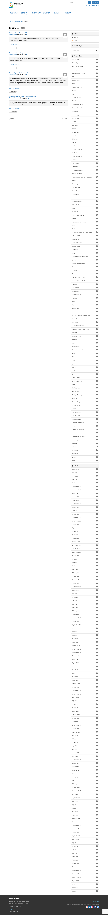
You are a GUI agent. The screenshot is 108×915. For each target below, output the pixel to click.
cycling (84, 128)
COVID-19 (84, 125)
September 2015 (84, 798)
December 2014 (84, 825)
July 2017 (84, 739)
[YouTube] (86, 907)
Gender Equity (84, 187)
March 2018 (84, 711)
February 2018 (84, 715)
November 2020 (84, 618)
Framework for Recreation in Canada (84, 177)
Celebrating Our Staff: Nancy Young (20, 73)
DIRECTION (84, 132)
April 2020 (84, 639)
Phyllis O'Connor (14, 98)
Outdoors (84, 270)
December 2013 (84, 867)
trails (84, 426)
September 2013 (84, 877)
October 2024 (84, 507)
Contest (84, 122)
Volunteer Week (84, 447)
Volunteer (84, 443)
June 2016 (84, 777)
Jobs (84, 225)
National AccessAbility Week (84, 256)
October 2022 (84, 549)
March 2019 (84, 680)
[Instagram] (92, 907)
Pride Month (84, 308)
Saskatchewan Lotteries (84, 350)
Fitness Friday (84, 166)
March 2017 (84, 753)
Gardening (84, 184)
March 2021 (84, 607)
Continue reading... (14, 44)
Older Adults (84, 267)
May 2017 (84, 746)
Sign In (96, 2)
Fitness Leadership (84, 170)
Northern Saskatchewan (84, 263)
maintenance (84, 239)
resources (84, 340)
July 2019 (84, 666)
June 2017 (84, 742)
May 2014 (84, 850)
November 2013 (84, 870)
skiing (84, 360)
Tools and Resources (84, 422)
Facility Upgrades (84, 153)
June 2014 (84, 846)
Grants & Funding (68, 13)
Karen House (13, 34)
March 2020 (84, 642)
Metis (84, 253)
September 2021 (84, 587)
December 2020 (84, 614)
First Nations (84, 163)
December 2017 (84, 722)
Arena (84, 83)
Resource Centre (84, 336)
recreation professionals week (84, 329)
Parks (84, 274)
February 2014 (84, 860)
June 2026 (84, 476)
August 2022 (84, 556)
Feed (75, 41)
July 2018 (84, 701)
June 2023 (84, 531)
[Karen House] (65, 35)
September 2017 (84, 732)
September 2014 (84, 836)
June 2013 (84, 888)
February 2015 (84, 818)
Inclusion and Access (84, 215)
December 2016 (84, 756)
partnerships (84, 291)
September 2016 (84, 766)
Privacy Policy (96, 901)
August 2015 (84, 801)
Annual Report (84, 80)
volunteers (84, 450)
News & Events (56, 13)
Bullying (84, 90)
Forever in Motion (84, 173)
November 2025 (84, 490)
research (84, 333)
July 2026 (84, 473)
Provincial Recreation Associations (84, 315)
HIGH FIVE (84, 211)
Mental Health (13, 111)
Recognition (84, 319)
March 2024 (84, 511)
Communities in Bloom (84, 108)
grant (84, 198)
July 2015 (84, 805)
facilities (84, 146)
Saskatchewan (84, 346)
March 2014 (84, 856)
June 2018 (84, 704)
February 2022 (84, 573)
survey (84, 409)
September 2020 (84, 625)
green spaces (84, 205)
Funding (84, 180)
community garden (84, 115)
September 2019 (84, 659)
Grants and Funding (84, 201)
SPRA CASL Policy (95, 899)
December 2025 (84, 486)
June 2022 (84, 562)
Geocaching (84, 191)
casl (84, 94)
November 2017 (84, 725)
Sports (84, 371)
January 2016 (84, 787)
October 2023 (84, 524)
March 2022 (84, 569)
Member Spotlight (84, 243)
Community (84, 111)
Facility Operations (84, 149)
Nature (84, 260)
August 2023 (84, 528)
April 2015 (84, 811)
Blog (97, 6)
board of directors (84, 87)
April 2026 (84, 483)
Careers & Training (46, 13)
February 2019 (84, 683)
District (84, 135)
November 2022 (84, 545)
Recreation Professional (84, 326)
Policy (84, 301)
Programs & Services (25, 13)
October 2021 (84, 583)
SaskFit (84, 353)
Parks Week (84, 284)
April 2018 (84, 708)
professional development (84, 312)
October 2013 (84, 874)
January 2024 (84, 514)
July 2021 (84, 594)
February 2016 (84, 784)
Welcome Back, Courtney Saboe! (19, 33)
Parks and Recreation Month (84, 281)
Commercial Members (84, 104)
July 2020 (84, 628)
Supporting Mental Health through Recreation (22, 96)
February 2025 (84, 500)
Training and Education (84, 429)
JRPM (84, 229)
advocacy (84, 70)
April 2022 (84, 566)
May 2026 (84, 479)
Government (84, 194)
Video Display (84, 440)
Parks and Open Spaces (84, 277)
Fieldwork (84, 160)
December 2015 (84, 791)
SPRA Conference (84, 381)
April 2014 (84, 853)
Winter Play (84, 454)
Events (84, 142)
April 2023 (84, 535)
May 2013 (84, 891)
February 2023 (84, 538)
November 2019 (84, 652)
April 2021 (84, 604)
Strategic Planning (84, 395)
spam (84, 364)
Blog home (77, 37)
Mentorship (84, 250)
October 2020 (84, 621)
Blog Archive (18, 21)
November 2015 (84, 794)
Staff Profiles (13, 48)
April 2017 (84, 749)
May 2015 (84, 808)
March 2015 (84, 815)
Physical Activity (84, 295)
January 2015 (84, 822)
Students (84, 398)
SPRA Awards (84, 378)
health (84, 208)
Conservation (84, 118)
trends (84, 433)
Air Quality (84, 77)
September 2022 (84, 552)
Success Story (84, 402)
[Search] (89, 2)
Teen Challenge (84, 419)
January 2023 (84, 542)
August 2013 (84, 881)
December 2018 (84, 690)
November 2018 (84, 694)
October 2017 (84, 728)
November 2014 (84, 829)
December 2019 (84, 649)
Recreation (84, 322)
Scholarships (84, 357)
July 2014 (84, 843)
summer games (84, 405)
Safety (84, 343)
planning (84, 298)
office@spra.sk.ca (13, 909)
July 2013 (84, 884)
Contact (87, 6)
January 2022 (84, 576)
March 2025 (84, 497)
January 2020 (84, 645)
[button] (96, 50)
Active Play (84, 63)
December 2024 (84, 504)
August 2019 (84, 663)
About (93, 6)
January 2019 (84, 687)
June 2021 (84, 597)
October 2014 (84, 832)
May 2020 (84, 635)
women (84, 457)
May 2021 (84, 600)
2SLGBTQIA (84, 59)
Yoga (84, 461)
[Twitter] (98, 907)
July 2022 (84, 559)
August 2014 (84, 839)
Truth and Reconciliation (84, 436)
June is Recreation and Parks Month (84, 232)
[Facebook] (95, 907)
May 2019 (84, 673)
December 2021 (84, 580)
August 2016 (84, 770)
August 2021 (84, 590)
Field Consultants (84, 156)
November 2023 (84, 521)
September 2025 (84, 493)
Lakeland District (84, 236)
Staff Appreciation (84, 388)
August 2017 (84, 735)
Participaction (84, 288)
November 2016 (84, 760)
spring (84, 384)
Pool (84, 305)
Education (84, 139)
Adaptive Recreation (84, 66)
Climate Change (84, 101)
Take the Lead (84, 416)
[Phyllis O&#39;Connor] (67, 96)
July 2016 (84, 773)
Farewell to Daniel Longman (17, 53)
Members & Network (13, 13)
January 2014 (84, 863)
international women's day (84, 222)
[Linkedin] (89, 907)
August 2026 (84, 469)
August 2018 (84, 697)
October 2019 (84, 656)
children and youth (84, 97)
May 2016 (84, 780)
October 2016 (84, 763)
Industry (84, 218)
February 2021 (84, 611)
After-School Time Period (84, 73)
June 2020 (84, 632)
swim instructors (84, 412)
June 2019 (84, 670)
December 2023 (84, 517)
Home (11, 21)
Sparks (84, 367)
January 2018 (84, 718)
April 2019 (84, 677)
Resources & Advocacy (36, 13)
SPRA (84, 374)
